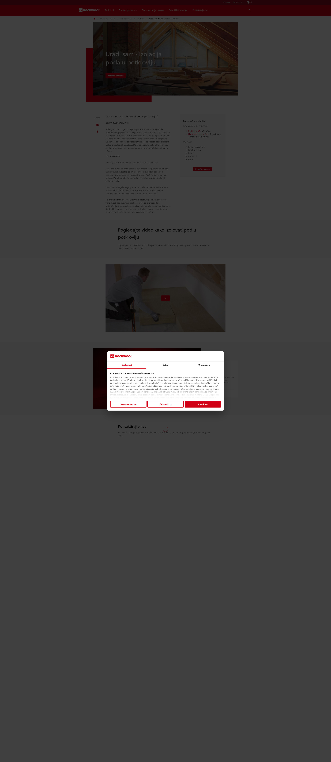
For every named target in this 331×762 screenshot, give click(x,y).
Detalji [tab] (165, 365)
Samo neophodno (128, 404)
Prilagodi (164, 404)
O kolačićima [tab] (204, 365)
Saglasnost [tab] (127, 365)
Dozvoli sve (202, 404)
